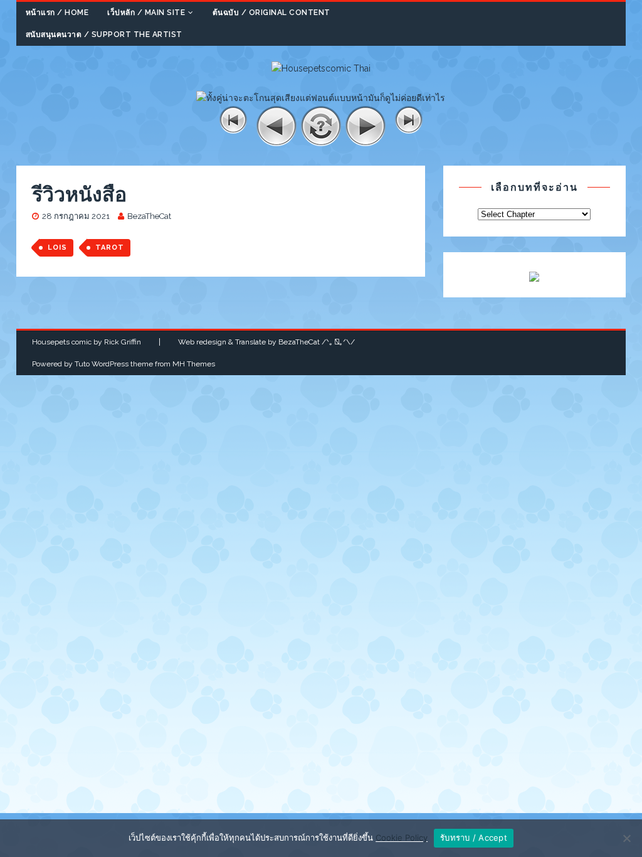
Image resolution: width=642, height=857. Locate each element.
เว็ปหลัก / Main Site (146, 12)
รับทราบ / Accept (473, 838)
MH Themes (193, 363)
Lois (57, 247)
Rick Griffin (122, 342)
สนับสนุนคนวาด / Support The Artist (104, 34)
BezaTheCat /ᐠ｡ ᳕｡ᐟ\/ (316, 342)
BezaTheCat (149, 216)
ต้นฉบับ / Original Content (271, 12)
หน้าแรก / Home (57, 12)
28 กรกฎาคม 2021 (76, 216)
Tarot (109, 247)
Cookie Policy (402, 838)
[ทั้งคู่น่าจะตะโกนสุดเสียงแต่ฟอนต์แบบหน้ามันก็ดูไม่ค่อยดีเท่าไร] (320, 98)
